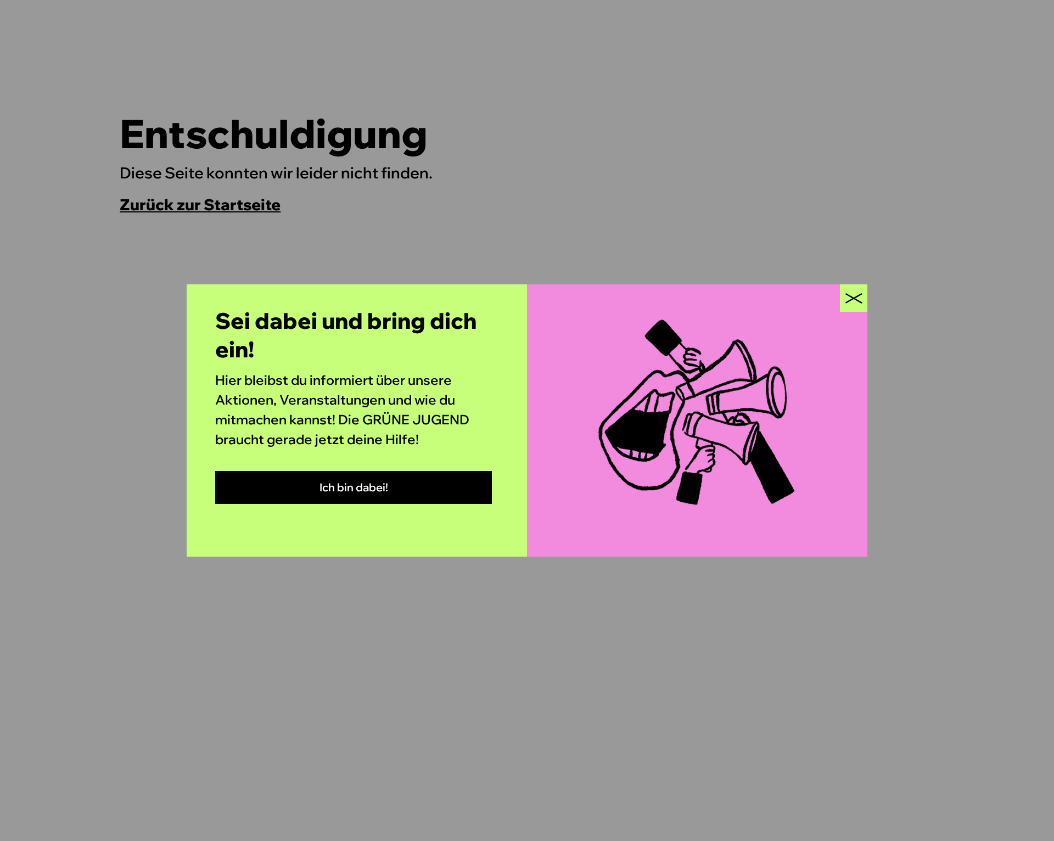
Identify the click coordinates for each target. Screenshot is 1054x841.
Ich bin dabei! (353, 487)
